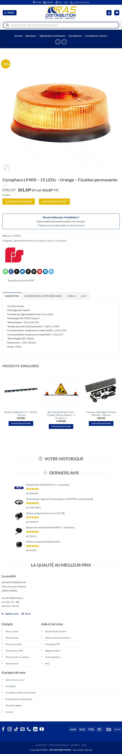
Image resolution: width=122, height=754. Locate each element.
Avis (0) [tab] (71, 296)
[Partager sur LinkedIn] (45, 271)
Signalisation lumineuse (52, 35)
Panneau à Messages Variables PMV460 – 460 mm (101, 413)
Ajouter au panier (19, 201)
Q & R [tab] (83, 296)
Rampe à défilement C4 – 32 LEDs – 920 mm (20, 413)
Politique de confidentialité (19, 699)
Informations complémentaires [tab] (43, 296)
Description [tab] (12, 296)
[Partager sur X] (16, 271)
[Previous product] (64, 41)
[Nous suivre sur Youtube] (42, 729)
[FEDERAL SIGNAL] (14, 255)
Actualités (11, 686)
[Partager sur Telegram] (51, 271)
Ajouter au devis (54, 201)
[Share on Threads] (28, 271)
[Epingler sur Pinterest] (39, 271)
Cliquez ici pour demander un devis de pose (61, 225)
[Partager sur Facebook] (11, 271)
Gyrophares (75, 35)
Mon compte (12, 631)
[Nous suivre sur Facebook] (3, 729)
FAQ (47, 663)
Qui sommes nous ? (15, 679)
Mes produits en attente (17, 657)
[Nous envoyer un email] (22, 729)
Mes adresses (12, 637)
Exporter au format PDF (21, 280)
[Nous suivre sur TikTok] (16, 729)
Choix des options (21, 423)
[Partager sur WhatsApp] (5, 271)
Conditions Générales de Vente (21, 692)
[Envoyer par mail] (34, 271)
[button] (10, 12)
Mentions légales (14, 705)
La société (41, 745)
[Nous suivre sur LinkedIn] (35, 729)
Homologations (52, 657)
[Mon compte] (109, 12)
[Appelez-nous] (29, 729)
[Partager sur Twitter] (22, 271)
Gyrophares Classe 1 (96, 35)
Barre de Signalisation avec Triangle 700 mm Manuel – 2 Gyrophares (61, 415)
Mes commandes (14, 644)
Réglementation (53, 650)
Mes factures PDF (14, 650)
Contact (10, 712)
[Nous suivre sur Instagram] (9, 729)
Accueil (18, 35)
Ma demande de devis (55, 631)
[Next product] (57, 41)
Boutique (31, 35)
